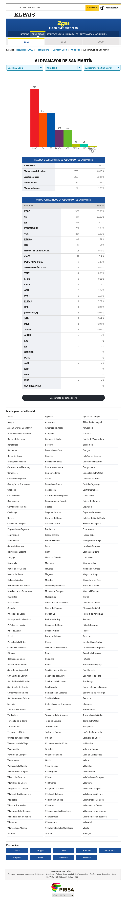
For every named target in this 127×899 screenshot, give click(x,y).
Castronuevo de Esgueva (56, 495)
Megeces (49, 574)
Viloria (86, 828)
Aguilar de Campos (91, 416)
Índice (70, 877)
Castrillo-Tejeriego (91, 484)
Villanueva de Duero (92, 805)
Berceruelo (88, 445)
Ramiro (48, 653)
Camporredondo (52, 473)
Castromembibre (91, 490)
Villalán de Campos (92, 788)
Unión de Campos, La (92, 732)
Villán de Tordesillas (16, 805)
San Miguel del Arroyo (55, 676)
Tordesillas (12, 715)
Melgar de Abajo (90, 574)
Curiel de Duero (52, 523)
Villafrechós (50, 783)
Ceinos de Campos (91, 501)
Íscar (47, 552)
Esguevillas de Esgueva (18, 529)
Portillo (10, 636)
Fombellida (50, 529)
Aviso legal (50, 874)
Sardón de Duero (53, 698)
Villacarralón (89, 771)
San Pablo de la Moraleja (18, 681)
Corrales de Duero (53, 518)
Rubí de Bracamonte (16, 664)
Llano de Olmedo (53, 557)
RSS (76, 877)
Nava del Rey (13, 602)
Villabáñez (87, 766)
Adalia (10, 416)
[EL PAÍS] (25, 15)
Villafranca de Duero (17, 783)
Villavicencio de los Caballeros (59, 828)
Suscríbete (92, 8)
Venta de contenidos (25, 874)
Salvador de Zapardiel (17, 670)
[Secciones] (10, 15)
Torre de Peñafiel (91, 721)
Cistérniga (12, 512)
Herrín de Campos (91, 546)
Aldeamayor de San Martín (19, 428)
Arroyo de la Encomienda (19, 433)
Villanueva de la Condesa (19, 811)
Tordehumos (89, 709)
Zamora (87, 857)
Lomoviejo (87, 557)
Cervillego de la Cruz (16, 507)
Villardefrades (51, 816)
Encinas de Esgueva (92, 523)
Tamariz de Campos (16, 709)
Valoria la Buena (90, 749)
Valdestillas (88, 743)
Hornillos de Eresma (16, 552)
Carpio (48, 478)
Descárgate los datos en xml (63, 397)
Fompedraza (88, 529)
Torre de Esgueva (53, 721)
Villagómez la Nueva (54, 788)
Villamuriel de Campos (93, 800)
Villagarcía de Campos (17, 788)
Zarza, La (87, 833)
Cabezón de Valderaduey (18, 467)
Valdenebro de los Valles (56, 743)
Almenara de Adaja (54, 428)
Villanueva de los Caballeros (58, 811)
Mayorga (49, 569)
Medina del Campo (91, 569)
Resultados (38, 34)
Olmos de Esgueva (53, 608)
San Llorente (89, 670)
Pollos (85, 630)
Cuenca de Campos (16, 523)
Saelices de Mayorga (92, 664)
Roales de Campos (16, 659)
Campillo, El (12, 473)
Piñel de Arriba (52, 630)
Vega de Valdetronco (92, 754)
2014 (63, 41)
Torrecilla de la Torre (17, 721)
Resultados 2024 (55, 34)
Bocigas (86, 450)
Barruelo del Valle (53, 439)
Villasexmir (12, 822)
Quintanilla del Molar (16, 647)
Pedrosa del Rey (52, 619)
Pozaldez (87, 636)
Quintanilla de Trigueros (94, 647)
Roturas (86, 659)
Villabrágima (51, 771)
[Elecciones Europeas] (63, 25)
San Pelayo (88, 681)
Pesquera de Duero (54, 625)
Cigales (48, 507)
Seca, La (87, 698)
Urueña (48, 738)
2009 (101, 41)
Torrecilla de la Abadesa (56, 715)
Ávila (17, 850)
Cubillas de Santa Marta (94, 518)
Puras (48, 642)
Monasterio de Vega (92, 580)
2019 (26, 41)
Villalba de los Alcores (93, 794)
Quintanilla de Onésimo (56, 647)
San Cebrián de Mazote (56, 670)
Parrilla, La (50, 614)
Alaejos (10, 422)
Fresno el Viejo (52, 535)
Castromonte (13, 495)
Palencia (87, 850)
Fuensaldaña (89, 535)
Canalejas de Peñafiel (93, 473)
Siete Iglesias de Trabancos (58, 704)
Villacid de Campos (16, 777)
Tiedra (48, 709)
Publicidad (39, 874)
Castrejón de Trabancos (18, 484)
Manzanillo (12, 563)
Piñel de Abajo (14, 630)
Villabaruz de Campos (17, 771)
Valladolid (49, 749)
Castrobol (11, 490)
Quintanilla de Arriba (92, 642)
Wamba (11, 833)
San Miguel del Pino (92, 676)
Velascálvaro (13, 760)
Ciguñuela (87, 507)
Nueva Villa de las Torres (56, 602)
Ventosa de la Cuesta (17, 766)
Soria (40, 857)
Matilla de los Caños (16, 569)
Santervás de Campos (17, 692)
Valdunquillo (13, 749)
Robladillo (49, 659)
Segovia (17, 857)
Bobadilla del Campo (54, 450)
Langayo (11, 557)
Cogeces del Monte (92, 512)
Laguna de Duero (91, 552)
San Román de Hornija (17, 687)
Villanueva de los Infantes (94, 811)
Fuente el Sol (13, 540)
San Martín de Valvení (17, 676)
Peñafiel (86, 619)
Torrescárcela (51, 726)
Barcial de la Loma (16, 439)
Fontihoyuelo (13, 535)
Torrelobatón (13, 726)
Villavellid (87, 822)
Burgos (40, 850)
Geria (47, 546)
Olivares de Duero (91, 602)
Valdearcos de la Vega (17, 743)
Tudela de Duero (53, 732)
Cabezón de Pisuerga (93, 461)
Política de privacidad (65, 874)
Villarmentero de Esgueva (95, 816)
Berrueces (12, 450)
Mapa (114, 874)
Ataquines (49, 433)
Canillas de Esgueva (16, 478)
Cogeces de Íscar (53, 512)
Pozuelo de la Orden (16, 642)
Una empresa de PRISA (63, 887)
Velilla (48, 760)
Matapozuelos (89, 563)
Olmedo (11, 608)
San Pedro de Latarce (55, 681)
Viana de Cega (52, 766)
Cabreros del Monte (54, 467)
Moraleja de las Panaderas (19, 591)
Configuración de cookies (100, 874)
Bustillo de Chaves (53, 461)
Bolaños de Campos (92, 456)
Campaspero (89, 467)
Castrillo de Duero (53, 484)
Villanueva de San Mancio (19, 816)
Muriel (86, 597)
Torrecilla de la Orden (93, 715)
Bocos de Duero (14, 456)
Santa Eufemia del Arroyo (94, 687)
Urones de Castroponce (18, 738)
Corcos (10, 518)
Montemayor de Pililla (55, 585)
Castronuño (88, 495)
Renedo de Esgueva (92, 653)
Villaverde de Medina (17, 828)
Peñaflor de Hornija (16, 625)
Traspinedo (88, 726)
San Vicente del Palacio (18, 698)
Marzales (49, 563)
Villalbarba (12, 800)
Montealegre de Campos (18, 585)
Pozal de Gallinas (53, 636)
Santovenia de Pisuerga (94, 692)
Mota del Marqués (91, 591)
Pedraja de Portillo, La (93, 614)
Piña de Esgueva (90, 625)
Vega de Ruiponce (53, 754)
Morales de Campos (54, 591)
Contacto (11, 874)
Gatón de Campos (15, 546)
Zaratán (48, 833)
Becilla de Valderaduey (93, 439)
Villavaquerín (51, 822)
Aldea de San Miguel (92, 422)
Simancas (87, 704)
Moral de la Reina (91, 585)
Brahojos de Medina (16, 461)
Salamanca (109, 850)
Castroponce (13, 501)
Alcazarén (50, 422)
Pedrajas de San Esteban (19, 619)
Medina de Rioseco (16, 574)
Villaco (48, 777)
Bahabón (87, 433)
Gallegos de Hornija (92, 540)
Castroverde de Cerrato (56, 501)
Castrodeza (50, 490)
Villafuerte (87, 783)
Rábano (11, 653)
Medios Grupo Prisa (63, 895)
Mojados (49, 580)
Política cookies (81, 874)
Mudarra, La (50, 597)
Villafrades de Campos (93, 777)
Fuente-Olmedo (52, 540)
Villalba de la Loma (54, 794)
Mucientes (12, 597)
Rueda (48, 664)
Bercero (49, 445)
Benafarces (12, 445)
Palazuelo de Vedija (16, 614)
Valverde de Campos (16, 754)
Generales (100, 34)
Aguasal (49, 416)
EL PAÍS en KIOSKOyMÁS (56, 877)
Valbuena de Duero (92, 738)
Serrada (11, 704)
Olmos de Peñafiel (91, 608)
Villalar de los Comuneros (19, 794)
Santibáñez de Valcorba (56, 692)
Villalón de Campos (54, 800)
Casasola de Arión (91, 478)
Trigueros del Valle (16, 732)
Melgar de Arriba (15, 580)
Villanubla (49, 805)
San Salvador (51, 687)
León (63, 850)
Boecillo (49, 456)
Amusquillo (88, 428)
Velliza (86, 760)
